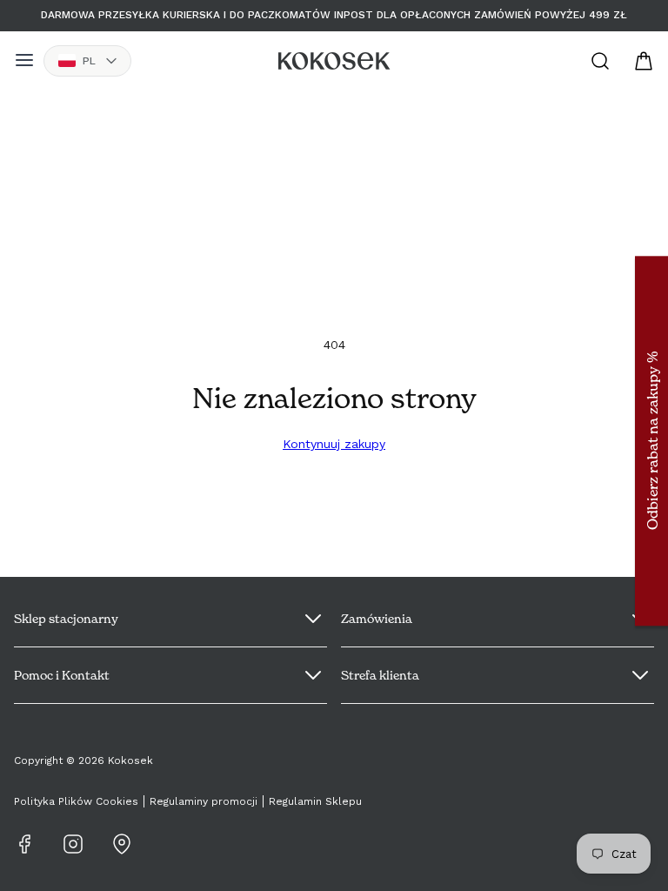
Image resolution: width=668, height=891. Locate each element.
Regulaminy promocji (203, 801)
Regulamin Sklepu (315, 801)
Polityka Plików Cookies (76, 801)
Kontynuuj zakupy (334, 444)
